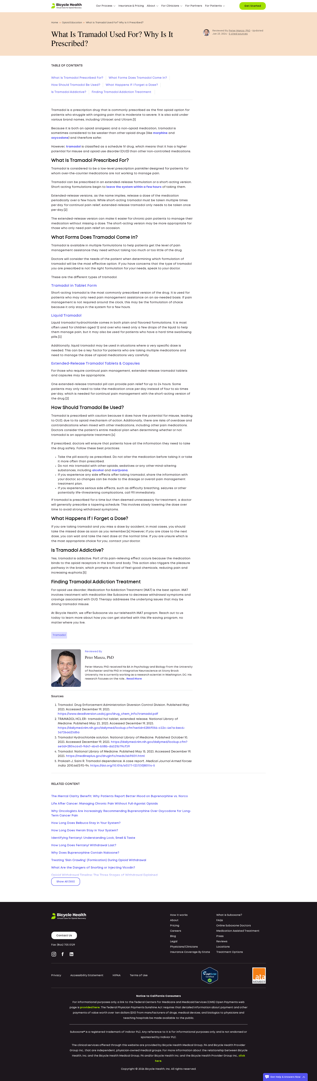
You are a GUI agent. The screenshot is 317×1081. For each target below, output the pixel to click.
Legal (173, 941)
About (174, 920)
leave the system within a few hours (133, 187)
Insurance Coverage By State (190, 952)
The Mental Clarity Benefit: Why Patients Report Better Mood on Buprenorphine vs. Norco (119, 796)
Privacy (56, 975)
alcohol (98, 470)
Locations (223, 947)
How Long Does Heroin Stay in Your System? (84, 830)
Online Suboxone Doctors (233, 925)
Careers (175, 931)
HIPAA (117, 975)
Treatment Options (229, 952)
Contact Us (64, 935)
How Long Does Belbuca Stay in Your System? (86, 823)
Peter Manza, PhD (239, 31)
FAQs (219, 920)
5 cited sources (238, 34)
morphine (160, 133)
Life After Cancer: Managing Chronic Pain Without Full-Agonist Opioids (104, 803)
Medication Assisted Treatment (237, 931)
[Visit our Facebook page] (62, 954)
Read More (134, 679)
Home (54, 23)
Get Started (252, 6)
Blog (173, 936)
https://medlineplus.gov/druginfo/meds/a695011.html (105, 756)
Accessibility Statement (86, 975)
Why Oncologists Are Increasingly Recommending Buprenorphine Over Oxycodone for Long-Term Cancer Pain (121, 813)
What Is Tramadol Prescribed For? (77, 78)
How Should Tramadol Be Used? (75, 85)
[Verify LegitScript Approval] (209, 975)
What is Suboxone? (229, 915)
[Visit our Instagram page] (54, 954)
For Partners (193, 6)
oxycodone (60, 138)
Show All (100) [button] (65, 881)
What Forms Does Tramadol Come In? (138, 78)
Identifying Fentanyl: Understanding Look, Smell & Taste (93, 838)
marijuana (120, 470)
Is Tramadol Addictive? (68, 92)
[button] (106, 6)
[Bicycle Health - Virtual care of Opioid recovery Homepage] (66, 6)
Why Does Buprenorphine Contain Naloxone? (85, 853)
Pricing (174, 925)
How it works (179, 915)
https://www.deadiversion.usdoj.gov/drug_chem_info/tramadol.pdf (108, 714)
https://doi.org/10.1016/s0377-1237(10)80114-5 (122, 765)
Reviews (221, 941)
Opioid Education (72, 23)
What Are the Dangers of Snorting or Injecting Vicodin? (93, 867)
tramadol (73, 146)
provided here (90, 1007)
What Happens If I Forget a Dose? (132, 85)
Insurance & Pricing (131, 6)
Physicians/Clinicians (184, 947)
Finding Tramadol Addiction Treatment (122, 92)
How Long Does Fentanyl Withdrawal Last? (83, 845)
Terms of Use (139, 975)
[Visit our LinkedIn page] (71, 954)
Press (220, 936)
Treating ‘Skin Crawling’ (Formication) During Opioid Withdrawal (98, 860)
